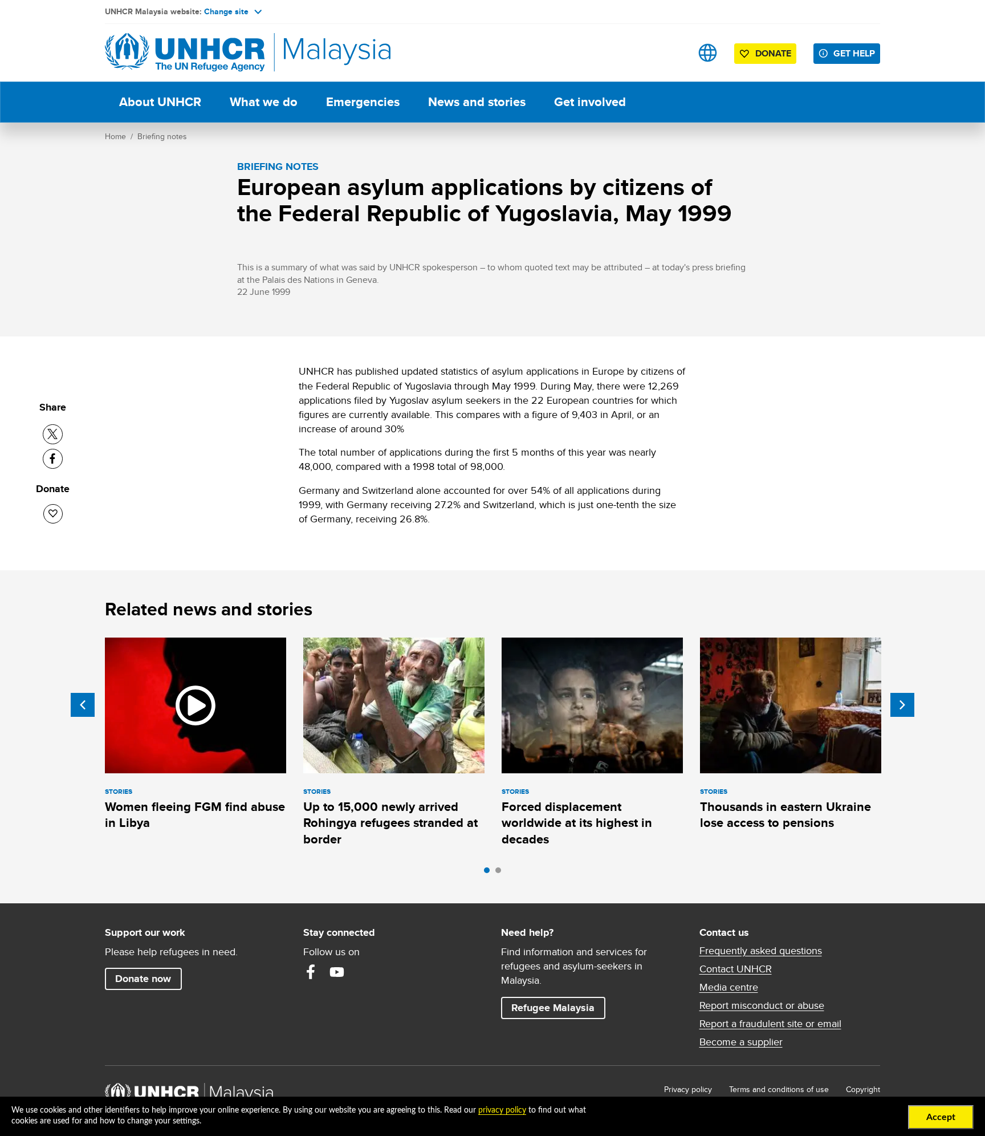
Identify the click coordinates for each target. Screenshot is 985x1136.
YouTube (336, 971)
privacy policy (502, 1110)
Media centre (728, 987)
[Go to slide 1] (489, 873)
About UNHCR (160, 101)
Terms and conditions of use (779, 1089)
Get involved (590, 101)
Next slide (902, 705)
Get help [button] (856, 53)
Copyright (863, 1089)
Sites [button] (707, 52)
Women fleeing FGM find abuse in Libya (195, 814)
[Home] (184, 53)
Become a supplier (741, 1042)
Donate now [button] (143, 978)
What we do (264, 101)
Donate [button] (773, 53)
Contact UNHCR (735, 969)
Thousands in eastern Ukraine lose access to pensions (785, 814)
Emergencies (363, 101)
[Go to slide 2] (501, 873)
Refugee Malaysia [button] (558, 1007)
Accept (940, 1117)
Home (115, 136)
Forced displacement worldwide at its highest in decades (577, 823)
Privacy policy (688, 1089)
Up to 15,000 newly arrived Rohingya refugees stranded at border (390, 823)
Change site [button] (226, 11)
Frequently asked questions (760, 950)
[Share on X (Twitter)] (53, 434)
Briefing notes (162, 136)
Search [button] (671, 52)
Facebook (310, 971)
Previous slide (83, 705)
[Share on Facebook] (53, 459)
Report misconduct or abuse (761, 1005)
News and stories (477, 101)
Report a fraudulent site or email (770, 1023)
